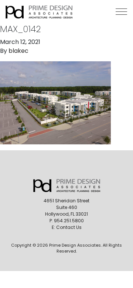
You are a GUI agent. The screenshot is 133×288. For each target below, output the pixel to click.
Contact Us (69, 227)
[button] (121, 11)
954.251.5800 (69, 220)
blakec (18, 51)
